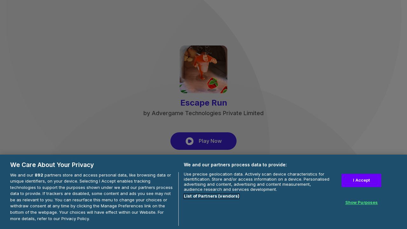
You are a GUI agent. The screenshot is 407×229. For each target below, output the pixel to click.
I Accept (361, 180)
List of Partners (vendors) (211, 196)
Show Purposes (361, 202)
